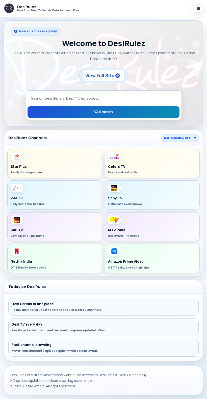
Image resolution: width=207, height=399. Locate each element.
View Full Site (100, 75)
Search (105, 111)
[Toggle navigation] (198, 8)
